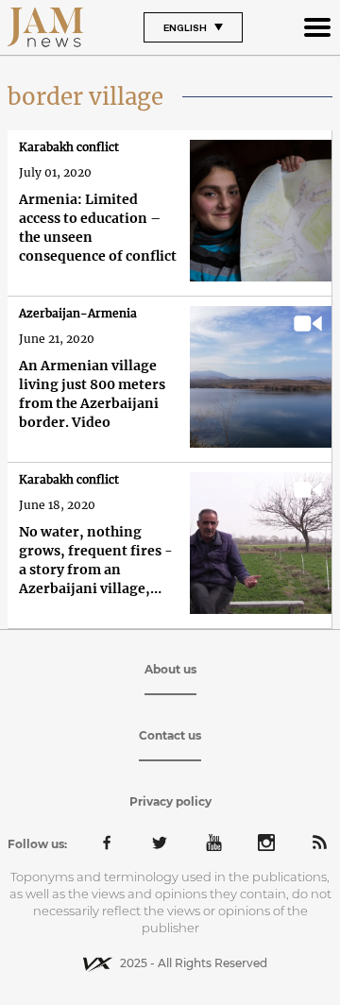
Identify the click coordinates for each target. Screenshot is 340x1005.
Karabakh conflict (69, 147)
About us (170, 669)
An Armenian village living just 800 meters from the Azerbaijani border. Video (92, 394)
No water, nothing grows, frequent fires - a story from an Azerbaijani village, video (96, 560)
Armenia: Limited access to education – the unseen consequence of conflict (98, 227)
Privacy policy (170, 801)
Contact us (170, 735)
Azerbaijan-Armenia (78, 313)
